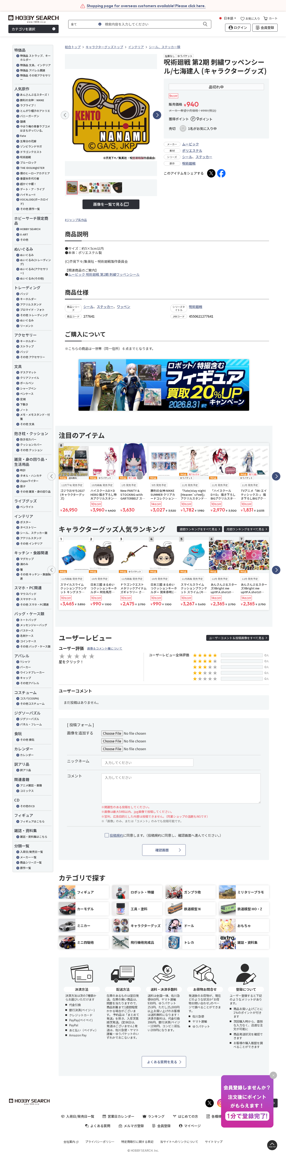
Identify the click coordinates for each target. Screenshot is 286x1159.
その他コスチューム (32, 704)
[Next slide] (157, 115)
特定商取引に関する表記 (137, 1141)
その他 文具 (27, 424)
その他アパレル (29, 683)
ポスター (25, 522)
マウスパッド (28, 594)
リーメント (26, 326)
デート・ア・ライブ (32, 189)
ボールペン (27, 383)
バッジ (24, 294)
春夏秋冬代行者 (29, 178)
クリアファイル (29, 378)
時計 (23, 470)
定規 (23, 399)
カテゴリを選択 (23, 28)
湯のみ (24, 564)
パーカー (25, 667)
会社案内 (69, 1141)
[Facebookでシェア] (221, 173)
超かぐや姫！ (28, 184)
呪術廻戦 (25, 157)
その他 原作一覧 (30, 209)
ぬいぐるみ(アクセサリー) (34, 271)
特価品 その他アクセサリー (35, 77)
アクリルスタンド (31, 304)
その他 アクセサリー (32, 357)
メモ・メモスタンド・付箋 (35, 417)
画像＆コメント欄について (104, 648)
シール (187, 156)
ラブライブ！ (28, 105)
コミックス (27, 791)
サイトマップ (214, 1141)
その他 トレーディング (34, 315)
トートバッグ (28, 620)
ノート (24, 410)
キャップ (25, 678)
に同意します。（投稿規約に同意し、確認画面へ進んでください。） (166, 835)
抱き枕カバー (28, 439)
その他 (24, 240)
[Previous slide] (65, 115)
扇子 (23, 486)
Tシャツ (25, 662)
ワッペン (123, 306)
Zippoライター (29, 481)
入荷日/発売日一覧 (31, 852)
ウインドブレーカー (32, 672)
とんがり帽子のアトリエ (35, 111)
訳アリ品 (25, 770)
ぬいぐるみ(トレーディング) (35, 262)
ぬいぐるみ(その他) (32, 278)
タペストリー (28, 527)
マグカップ (27, 559)
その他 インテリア (31, 543)
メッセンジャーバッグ (35, 625)
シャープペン (28, 388)
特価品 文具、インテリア (35, 65)
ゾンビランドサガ (31, 146)
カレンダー (27, 755)
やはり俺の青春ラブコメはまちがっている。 (35, 128)
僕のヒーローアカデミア (35, 173)
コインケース (28, 641)
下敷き (24, 404)
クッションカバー (31, 445)
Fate (23, 136)
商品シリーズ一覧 (31, 862)
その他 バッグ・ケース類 (35, 646)
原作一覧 (25, 868)
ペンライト (27, 507)
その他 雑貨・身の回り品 (35, 491)
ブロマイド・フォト (32, 310)
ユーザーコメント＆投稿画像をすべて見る (236, 638)
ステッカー (204, 156)
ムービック (190, 143)
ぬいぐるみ (27, 255)
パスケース (26, 630)
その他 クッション (31, 450)
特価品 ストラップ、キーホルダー (35, 58)
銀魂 (23, 121)
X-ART (24, 234)
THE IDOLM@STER (32, 168)
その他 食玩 (27, 740)
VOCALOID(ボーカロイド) (34, 201)
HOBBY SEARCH (30, 229)
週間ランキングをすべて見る (198, 529)
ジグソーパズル (29, 719)
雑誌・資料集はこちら (33, 837)
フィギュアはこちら (32, 821)
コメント (74, 775)
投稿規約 (116, 835)
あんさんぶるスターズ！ (35, 95)
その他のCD (27, 806)
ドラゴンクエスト (31, 152)
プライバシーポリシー (100, 1141)
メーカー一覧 (28, 857)
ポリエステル (192, 150)
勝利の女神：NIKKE (32, 100)
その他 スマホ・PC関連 (34, 604)
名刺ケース (26, 636)
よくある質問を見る (162, 1061)
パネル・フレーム (31, 724)
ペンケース (26, 394)
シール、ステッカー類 (33, 533)
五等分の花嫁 (28, 141)
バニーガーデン (29, 116)
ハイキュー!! (27, 195)
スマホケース (28, 599)
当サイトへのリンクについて (179, 1141)
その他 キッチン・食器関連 (35, 576)
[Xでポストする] (211, 173)
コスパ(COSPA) (29, 698)
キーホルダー (28, 299)
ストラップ (27, 346)
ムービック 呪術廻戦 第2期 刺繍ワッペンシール (104, 274)
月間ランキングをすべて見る (245, 529)
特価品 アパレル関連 (32, 70)
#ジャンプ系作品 (76, 220)
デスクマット (28, 372)
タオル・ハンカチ (31, 476)
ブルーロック (28, 162)
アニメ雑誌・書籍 (31, 785)
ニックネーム (78, 761)
